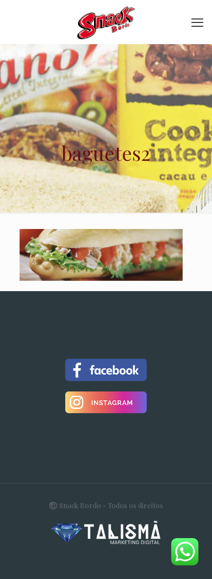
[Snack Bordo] (106, 21)
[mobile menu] (197, 22)
